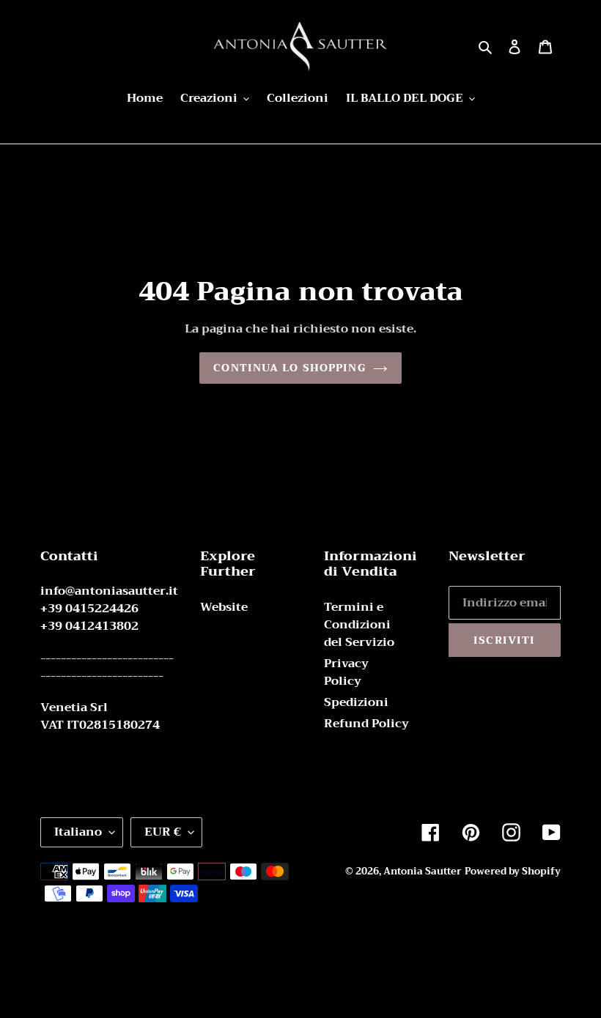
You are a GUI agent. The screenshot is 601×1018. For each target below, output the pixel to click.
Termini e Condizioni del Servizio (359, 625)
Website (224, 607)
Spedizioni (356, 702)
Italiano (78, 832)
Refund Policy (366, 723)
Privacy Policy (346, 672)
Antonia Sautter (422, 871)
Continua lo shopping (289, 367)
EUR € (162, 832)
